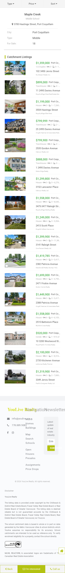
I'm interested (32, 569)
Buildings (31, 427)
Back (10, 569)
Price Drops (32, 469)
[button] (62, 551)
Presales (30, 458)
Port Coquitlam (45, 24)
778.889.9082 (19, 425)
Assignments (33, 464)
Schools (30, 443)
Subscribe (52, 448)
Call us (56, 569)
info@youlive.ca (21, 418)
